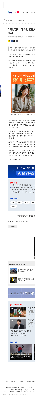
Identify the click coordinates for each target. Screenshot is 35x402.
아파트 (19, 202)
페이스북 (12, 41)
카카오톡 (9, 41)
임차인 (13, 206)
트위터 (14, 41)
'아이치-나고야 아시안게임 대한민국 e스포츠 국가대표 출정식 (20, 356)
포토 (22, 12)
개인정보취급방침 (30, 381)
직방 (13, 202)
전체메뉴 (5, 12)
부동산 (27, 202)
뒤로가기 (13, 226)
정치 (27, 12)
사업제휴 (20, 381)
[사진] (18, 312)
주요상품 (13, 381)
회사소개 (5, 381)
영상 (15, 12)
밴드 (17, 41)
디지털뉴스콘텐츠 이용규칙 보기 (19, 222)
